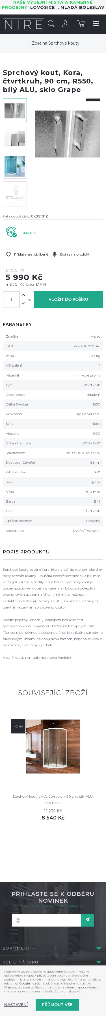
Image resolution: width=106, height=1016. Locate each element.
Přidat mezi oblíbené (31, 254)
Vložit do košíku (68, 299)
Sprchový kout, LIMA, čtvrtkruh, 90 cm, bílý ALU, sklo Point (53, 799)
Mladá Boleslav (81, 7)
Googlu (25, 983)
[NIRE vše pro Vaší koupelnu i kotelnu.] (23, 24)
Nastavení (16, 1004)
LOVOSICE (44, 7)
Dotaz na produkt (75, 254)
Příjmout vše (57, 1004)
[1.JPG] (67, 152)
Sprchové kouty (63, 43)
